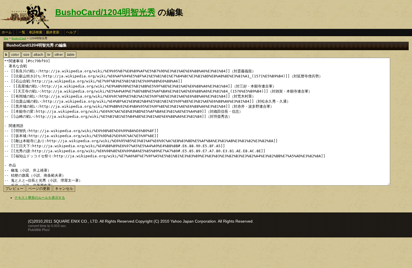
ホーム (7, 32)
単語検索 (35, 32)
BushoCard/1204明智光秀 (105, 12)
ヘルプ (71, 32)
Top (5, 38)
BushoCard (18, 38)
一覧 (21, 32)
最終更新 (52, 32)
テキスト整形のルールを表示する (40, 198)
